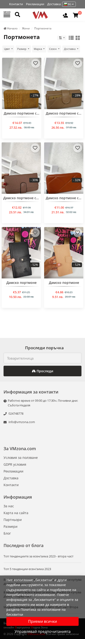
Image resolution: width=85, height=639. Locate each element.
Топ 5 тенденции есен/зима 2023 (27, 569)
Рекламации (35, 4)
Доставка (54, 4)
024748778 (15, 413)
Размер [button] (22, 49)
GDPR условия (15, 464)
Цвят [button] (7, 49)
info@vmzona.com (21, 422)
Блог (7, 533)
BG (69, 4)
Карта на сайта (16, 513)
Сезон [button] (53, 49)
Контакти (16, 4)
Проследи (44, 371)
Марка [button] (38, 49)
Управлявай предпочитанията (43, 631)
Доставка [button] (70, 49)
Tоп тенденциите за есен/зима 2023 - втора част (38, 556)
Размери (10, 526)
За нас (9, 506)
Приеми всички (42, 621)
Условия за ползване (21, 457)
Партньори (13, 519)
